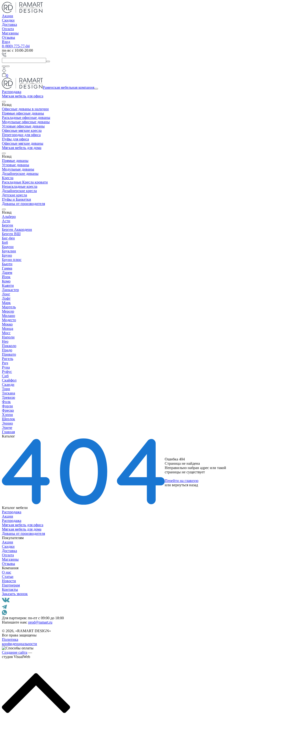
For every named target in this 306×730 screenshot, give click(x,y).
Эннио (7, 423)
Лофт (6, 298)
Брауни (8, 247)
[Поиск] (4, 66)
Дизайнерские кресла (19, 191)
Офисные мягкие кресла (22, 130)
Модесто (9, 320)
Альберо (9, 217)
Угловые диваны (15, 165)
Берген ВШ (11, 234)
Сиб (5, 376)
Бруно (7, 255)
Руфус (7, 372)
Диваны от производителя (23, 204)
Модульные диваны (18, 169)
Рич (5, 363)
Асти (6, 221)
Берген (7, 225)
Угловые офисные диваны (23, 126)
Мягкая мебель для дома (21, 148)
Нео (5, 341)
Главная (8, 432)
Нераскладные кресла (19, 186)
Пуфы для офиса (15, 139)
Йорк (6, 277)
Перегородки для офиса (21, 135)
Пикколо (9, 346)
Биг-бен (8, 238)
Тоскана (8, 393)
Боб (5, 242)
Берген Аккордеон (17, 229)
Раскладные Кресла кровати (25, 182)
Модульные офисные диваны (26, 122)
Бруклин (9, 251)
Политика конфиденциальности (19, 641)
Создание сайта (14, 652)
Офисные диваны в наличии (25, 109)
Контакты (10, 589)
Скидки (8, 20)
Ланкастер (10, 290)
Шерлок (8, 419)
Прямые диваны (15, 161)
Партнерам (11, 585)
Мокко (7, 324)
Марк (6, 303)
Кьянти (8, 285)
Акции (7, 16)
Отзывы (8, 37)
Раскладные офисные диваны (26, 118)
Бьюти (7, 264)
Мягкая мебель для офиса (22, 96)
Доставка (9, 24)
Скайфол (9, 380)
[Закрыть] (8, 66)
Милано (8, 316)
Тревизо (8, 397)
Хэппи (7, 415)
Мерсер (8, 311)
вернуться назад (185, 485)
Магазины (10, 33)
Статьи (7, 577)
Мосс (6, 333)
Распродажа (11, 92)
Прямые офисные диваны (23, 113)
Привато (9, 354)
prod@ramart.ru (40, 622)
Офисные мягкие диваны (22, 143)
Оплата (8, 29)
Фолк (6, 402)
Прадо (7, 350)
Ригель (7, 359)
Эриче (7, 428)
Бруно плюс (12, 260)
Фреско (8, 410)
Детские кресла (14, 195)
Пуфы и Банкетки (16, 199)
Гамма (7, 268)
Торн (6, 389)
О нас (6, 572)
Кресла (7, 178)
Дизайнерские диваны (20, 173)
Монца (7, 328)
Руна (6, 367)
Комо (6, 281)
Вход (6, 42)
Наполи (8, 337)
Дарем (7, 273)
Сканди (8, 384)
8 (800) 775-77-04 (16, 46)
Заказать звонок (15, 594)
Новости (9, 581)
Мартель (9, 307)
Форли (7, 406)
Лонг (6, 294)
